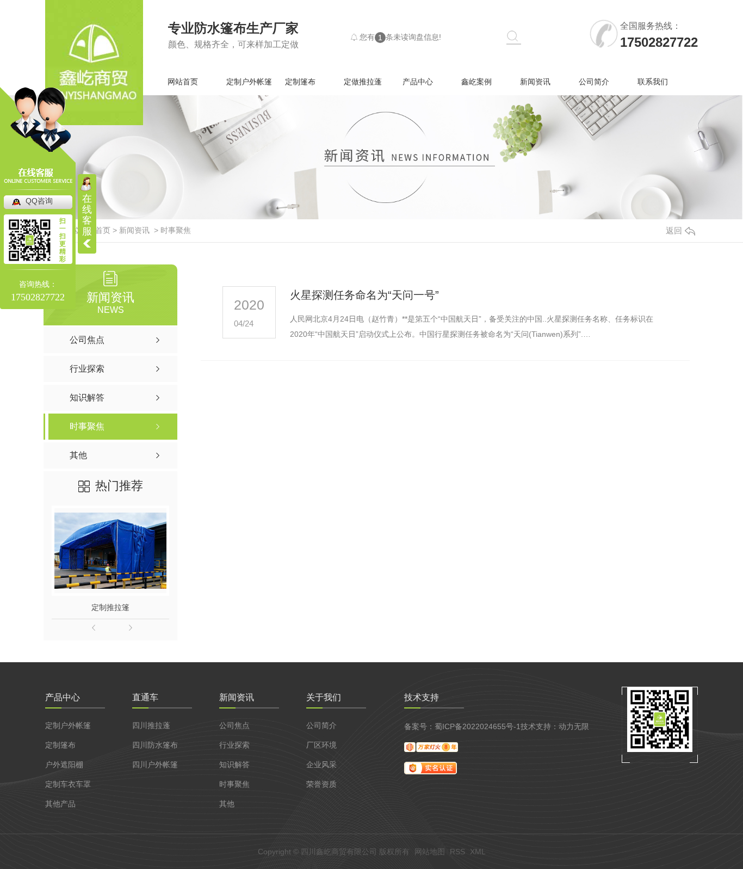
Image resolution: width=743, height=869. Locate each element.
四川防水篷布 (155, 745)
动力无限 (574, 726)
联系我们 (652, 81)
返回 (674, 230)
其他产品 (60, 803)
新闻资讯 (535, 81)
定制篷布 (300, 81)
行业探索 (234, 745)
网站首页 (183, 81)
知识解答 (234, 764)
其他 (226, 803)
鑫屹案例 (476, 81)
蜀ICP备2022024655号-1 (478, 726)
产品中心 (418, 81)
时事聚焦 (175, 230)
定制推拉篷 (110, 607)
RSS (457, 851)
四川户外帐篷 (155, 764)
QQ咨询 (39, 200)
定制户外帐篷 (249, 81)
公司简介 (594, 81)
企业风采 (321, 764)
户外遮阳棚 (64, 764)
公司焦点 (234, 725)
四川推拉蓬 (151, 725)
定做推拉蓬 (363, 81)
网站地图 (429, 851)
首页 (102, 230)
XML (478, 851)
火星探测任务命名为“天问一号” (364, 295)
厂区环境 (321, 745)
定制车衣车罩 (68, 784)
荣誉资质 (321, 784)
